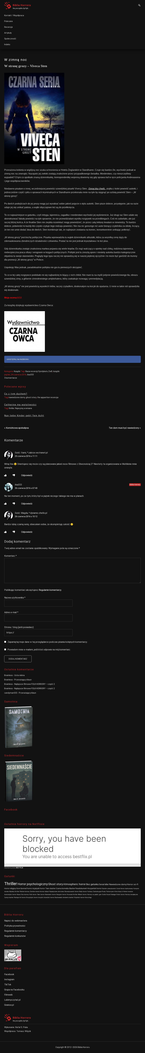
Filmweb (8, 994)
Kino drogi (88, 897)
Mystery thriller (14, 891)
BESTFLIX (19, 868)
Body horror (83, 891)
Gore (18, 888)
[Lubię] (5, 475)
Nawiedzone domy (117, 884)
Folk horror (33, 894)
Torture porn (110, 891)
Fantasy (89, 891)
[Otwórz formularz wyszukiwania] (139, 5)
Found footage (111, 894)
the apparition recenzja (47, 397)
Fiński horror (120, 894)
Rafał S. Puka (21, 1027)
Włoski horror (82, 894)
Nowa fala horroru (23, 894)
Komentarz (10, 556)
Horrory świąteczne (131, 894)
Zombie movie (34, 891)
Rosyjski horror (61, 894)
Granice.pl (9, 1005)
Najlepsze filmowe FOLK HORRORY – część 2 (34, 684)
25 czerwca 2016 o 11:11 (26, 456)
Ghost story (55, 884)
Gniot (118, 888)
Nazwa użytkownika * (14, 597)
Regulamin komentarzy (50, 590)
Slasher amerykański (109, 888)
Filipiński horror (79, 897)
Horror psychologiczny (32, 884)
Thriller (10, 883)
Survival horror (26, 888)
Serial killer (104, 884)
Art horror (22, 897)
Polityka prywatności (14, 925)
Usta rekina (19, 675)
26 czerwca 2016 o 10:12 (26, 516)
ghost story (31, 397)
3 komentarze (10, 378)
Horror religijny (10, 888)
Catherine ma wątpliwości (20, 404)
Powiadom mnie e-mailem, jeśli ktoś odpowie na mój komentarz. (39, 649)
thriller (11, 408)
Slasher (72, 888)
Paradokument (81, 888)
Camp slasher (8, 897)
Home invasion (128, 891)
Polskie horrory (24, 891)
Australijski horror (10, 894)
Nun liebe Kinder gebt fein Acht (24, 415)
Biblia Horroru (22, 5)
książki (56, 371)
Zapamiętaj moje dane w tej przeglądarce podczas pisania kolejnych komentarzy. (47, 642)
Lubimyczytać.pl (12, 999)
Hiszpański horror (94, 888)
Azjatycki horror (38, 888)
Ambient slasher (68, 897)
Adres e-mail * (11, 612)
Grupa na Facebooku (14, 989)
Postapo (16, 897)
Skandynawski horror (72, 891)
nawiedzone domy (17, 397)
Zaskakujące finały (99, 891)
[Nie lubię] (14, 475)
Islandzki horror (49, 897)
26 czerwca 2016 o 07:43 (26, 488)
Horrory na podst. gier (94, 894)
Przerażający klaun (23, 680)
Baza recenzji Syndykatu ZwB (38, 371)
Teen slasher (50, 888)
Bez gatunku (92, 884)
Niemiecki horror (50, 894)
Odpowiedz (26, 475)
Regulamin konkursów (15, 936)
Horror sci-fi (132, 884)
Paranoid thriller (72, 894)
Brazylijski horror (32, 897)
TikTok (7, 984)
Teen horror (40, 894)
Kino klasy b (119, 891)
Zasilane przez (10, 868)
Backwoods (58, 897)
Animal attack (44, 891)
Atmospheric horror (74, 884)
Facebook (9, 974)
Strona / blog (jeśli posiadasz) (19, 627)
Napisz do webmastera (15, 920)
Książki (17, 371)
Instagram (9, 979)
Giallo (104, 894)
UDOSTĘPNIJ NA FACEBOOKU (18, 359)
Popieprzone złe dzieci (56, 891)
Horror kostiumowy (126, 888)
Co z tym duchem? (15, 393)
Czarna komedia (62, 888)
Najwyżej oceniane (23, 408)
